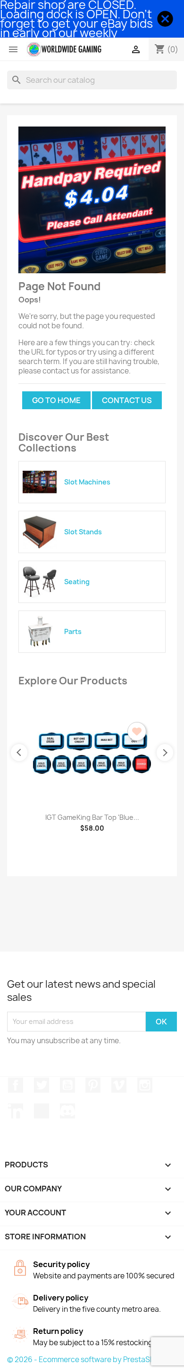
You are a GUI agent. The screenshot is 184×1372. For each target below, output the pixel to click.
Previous (19, 752)
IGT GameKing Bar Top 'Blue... (92, 817)
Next (165, 752)
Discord (67, 1110)
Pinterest (92, 1085)
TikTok (41, 1110)
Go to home (56, 400)
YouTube (67, 1085)
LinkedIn (15, 1110)
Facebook (15, 1085)
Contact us (127, 400)
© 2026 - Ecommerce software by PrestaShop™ (88, 1359)
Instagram (144, 1085)
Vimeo (118, 1085)
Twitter (41, 1085)
